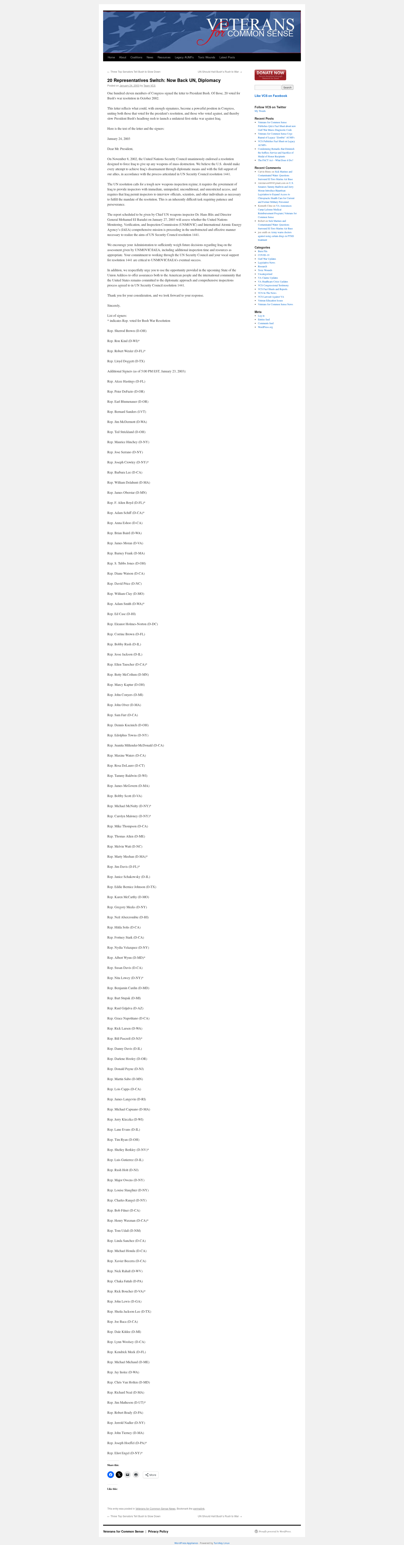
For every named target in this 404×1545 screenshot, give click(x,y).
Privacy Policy (158, 1531)
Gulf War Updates (267, 258)
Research (262, 266)
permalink (199, 1508)
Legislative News (266, 262)
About (122, 57)
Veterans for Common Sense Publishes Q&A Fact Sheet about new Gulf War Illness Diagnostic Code (277, 125)
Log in (261, 315)
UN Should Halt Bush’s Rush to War (220, 71)
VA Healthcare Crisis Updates (273, 281)
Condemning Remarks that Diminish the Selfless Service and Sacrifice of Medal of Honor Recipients (276, 152)
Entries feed (264, 319)
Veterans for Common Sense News (155, 1508)
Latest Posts (227, 57)
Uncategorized (265, 274)
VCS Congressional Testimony (273, 285)
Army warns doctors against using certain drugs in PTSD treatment (276, 235)
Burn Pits (262, 251)
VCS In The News (267, 292)
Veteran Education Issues (270, 300)
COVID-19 (263, 255)
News (150, 57)
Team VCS (149, 85)
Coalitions (136, 57)
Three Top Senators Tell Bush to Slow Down (134, 71)
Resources (164, 57)
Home (111, 57)
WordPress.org (265, 327)
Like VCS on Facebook (271, 96)
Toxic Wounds (206, 57)
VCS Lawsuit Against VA (271, 296)
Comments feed (266, 323)
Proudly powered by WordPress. (275, 1531)
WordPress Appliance (186, 1543)
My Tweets (260, 110)
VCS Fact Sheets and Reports (272, 289)
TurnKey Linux (222, 1543)
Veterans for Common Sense (124, 1531)
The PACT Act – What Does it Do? (275, 160)
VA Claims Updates (268, 277)
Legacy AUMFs (184, 57)
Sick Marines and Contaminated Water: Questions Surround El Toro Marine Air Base (275, 175)
